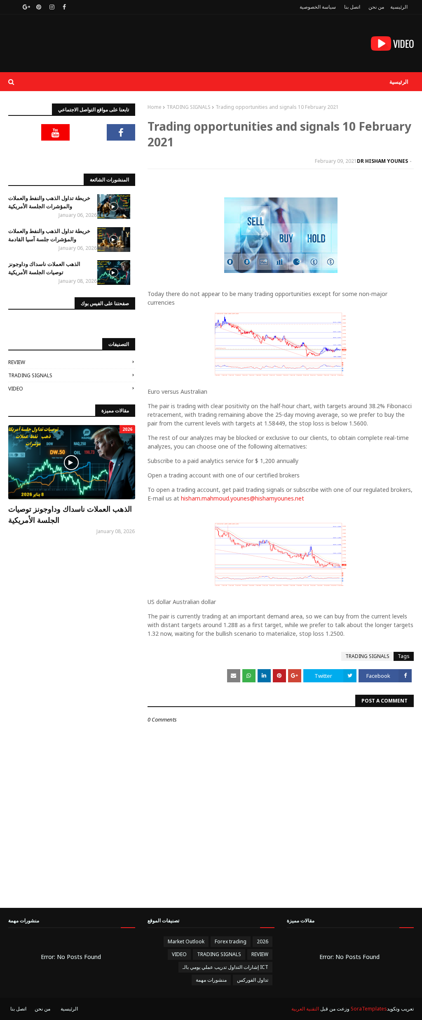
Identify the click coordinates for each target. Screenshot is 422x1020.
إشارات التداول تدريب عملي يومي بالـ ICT (225, 967)
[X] (88, 132)
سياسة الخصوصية (318, 6)
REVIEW (16, 362)
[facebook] (64, 7)
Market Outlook (186, 941)
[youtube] (55, 132)
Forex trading (230, 941)
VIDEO (15, 388)
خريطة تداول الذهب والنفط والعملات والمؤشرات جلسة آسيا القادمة (49, 235)
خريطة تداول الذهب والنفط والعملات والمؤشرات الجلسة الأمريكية (49, 202)
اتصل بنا (352, 6)
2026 (262, 941)
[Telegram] (22, 132)
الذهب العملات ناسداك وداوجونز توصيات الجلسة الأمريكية (44, 268)
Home (155, 106)
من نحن (376, 6)
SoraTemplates (369, 1008)
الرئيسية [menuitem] (398, 81)
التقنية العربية (305, 1008)
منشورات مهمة (211, 979)
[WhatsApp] (121, 153)
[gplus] (25, 7)
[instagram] (51, 7)
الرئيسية (399, 6)
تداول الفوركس (252, 979)
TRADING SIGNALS (188, 106)
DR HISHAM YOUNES (382, 161)
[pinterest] (38, 7)
